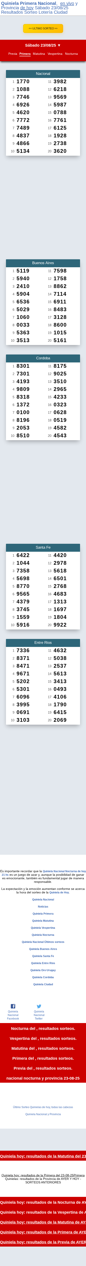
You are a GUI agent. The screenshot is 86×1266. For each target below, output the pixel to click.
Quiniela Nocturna (43, 934)
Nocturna (71, 53)
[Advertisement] (43, 206)
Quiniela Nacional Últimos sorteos (43, 942)
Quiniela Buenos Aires (43, 949)
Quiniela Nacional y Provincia (43, 1114)
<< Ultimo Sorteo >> (43, 28)
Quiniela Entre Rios (43, 963)
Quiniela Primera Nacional (28, 3)
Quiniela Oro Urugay (43, 970)
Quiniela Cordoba (43, 977)
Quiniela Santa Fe (43, 956)
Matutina (39, 53)
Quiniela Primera (43, 913)
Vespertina (55, 53)
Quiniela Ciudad (43, 984)
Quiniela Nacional (43, 899)
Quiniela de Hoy (59, 892)
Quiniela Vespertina (43, 927)
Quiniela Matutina (43, 920)
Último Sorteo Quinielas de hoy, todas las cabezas (43, 1107)
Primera (25, 53)
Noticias (43, 906)
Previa (12, 53)
